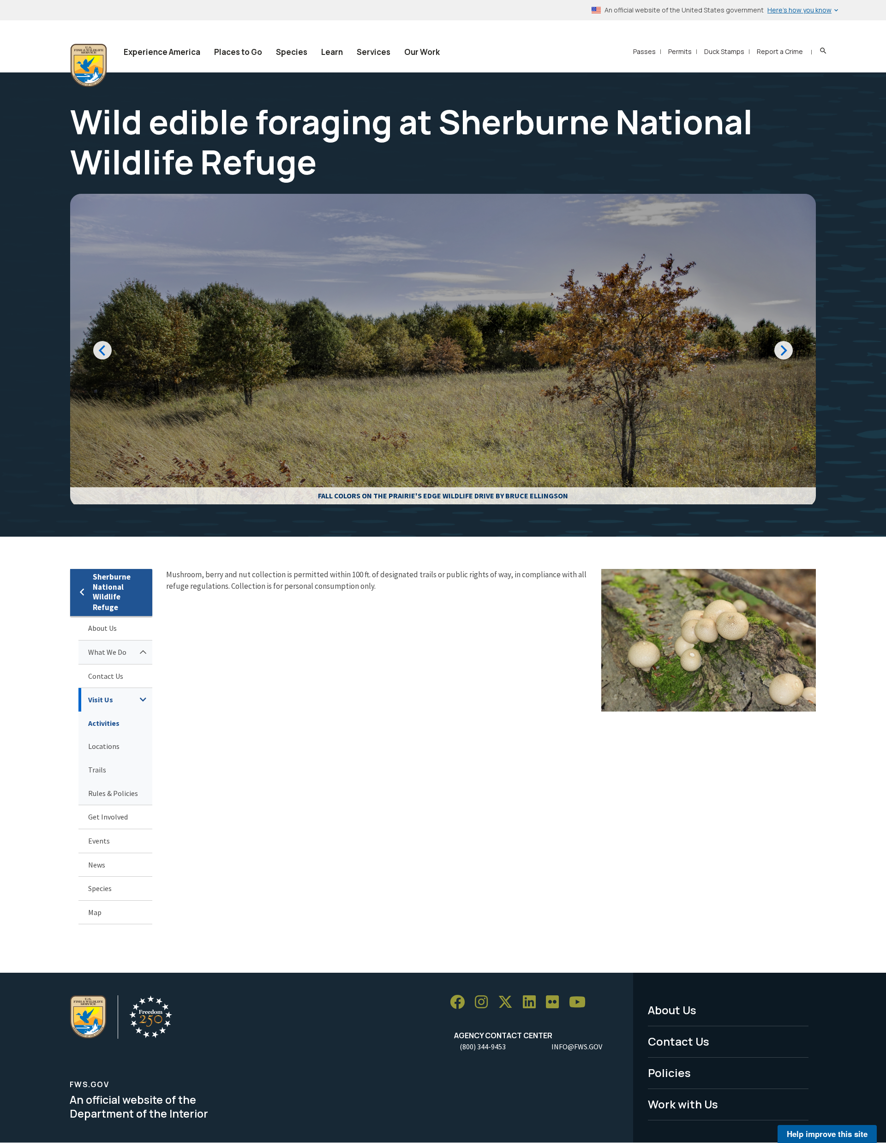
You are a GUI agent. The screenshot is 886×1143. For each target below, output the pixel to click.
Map (95, 912)
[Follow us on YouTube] (580, 1002)
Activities (104, 723)
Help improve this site (827, 1133)
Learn (332, 52)
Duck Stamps (724, 51)
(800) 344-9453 (483, 1046)
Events (99, 840)
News (96, 864)
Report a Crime (780, 51)
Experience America (162, 52)
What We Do (107, 652)
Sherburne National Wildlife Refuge (112, 592)
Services (373, 52)
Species (291, 52)
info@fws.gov (576, 1046)
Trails (97, 769)
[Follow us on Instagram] (484, 1002)
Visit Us (100, 699)
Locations (104, 746)
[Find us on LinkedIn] (532, 1002)
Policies (669, 1072)
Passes (644, 51)
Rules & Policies (113, 793)
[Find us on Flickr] (555, 1002)
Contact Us (105, 676)
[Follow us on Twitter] (508, 1002)
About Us (102, 628)
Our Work (422, 52)
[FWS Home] (88, 65)
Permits (680, 51)
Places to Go (238, 52)
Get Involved (108, 816)
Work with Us (683, 1104)
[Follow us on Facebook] (460, 1002)
